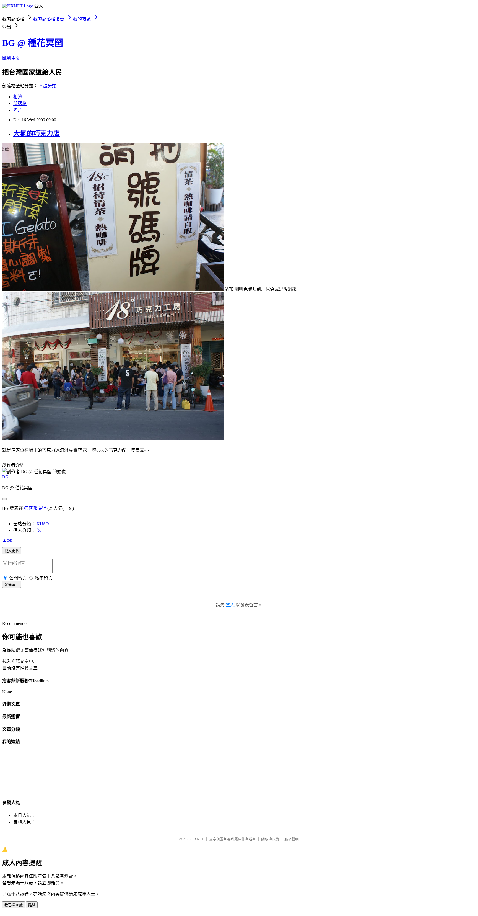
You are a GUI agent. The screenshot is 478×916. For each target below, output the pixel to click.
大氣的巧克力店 (36, 133)
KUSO (43, 523)
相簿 (17, 96)
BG (5, 477)
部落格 (20, 103)
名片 (17, 110)
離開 (31, 905)
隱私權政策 (270, 839)
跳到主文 (11, 58)
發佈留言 (11, 585)
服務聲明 (291, 839)
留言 (42, 508)
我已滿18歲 (13, 905)
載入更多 (11, 551)
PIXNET (197, 839)
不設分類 (47, 85)
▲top (7, 540)
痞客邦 (30, 508)
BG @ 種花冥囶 (32, 43)
